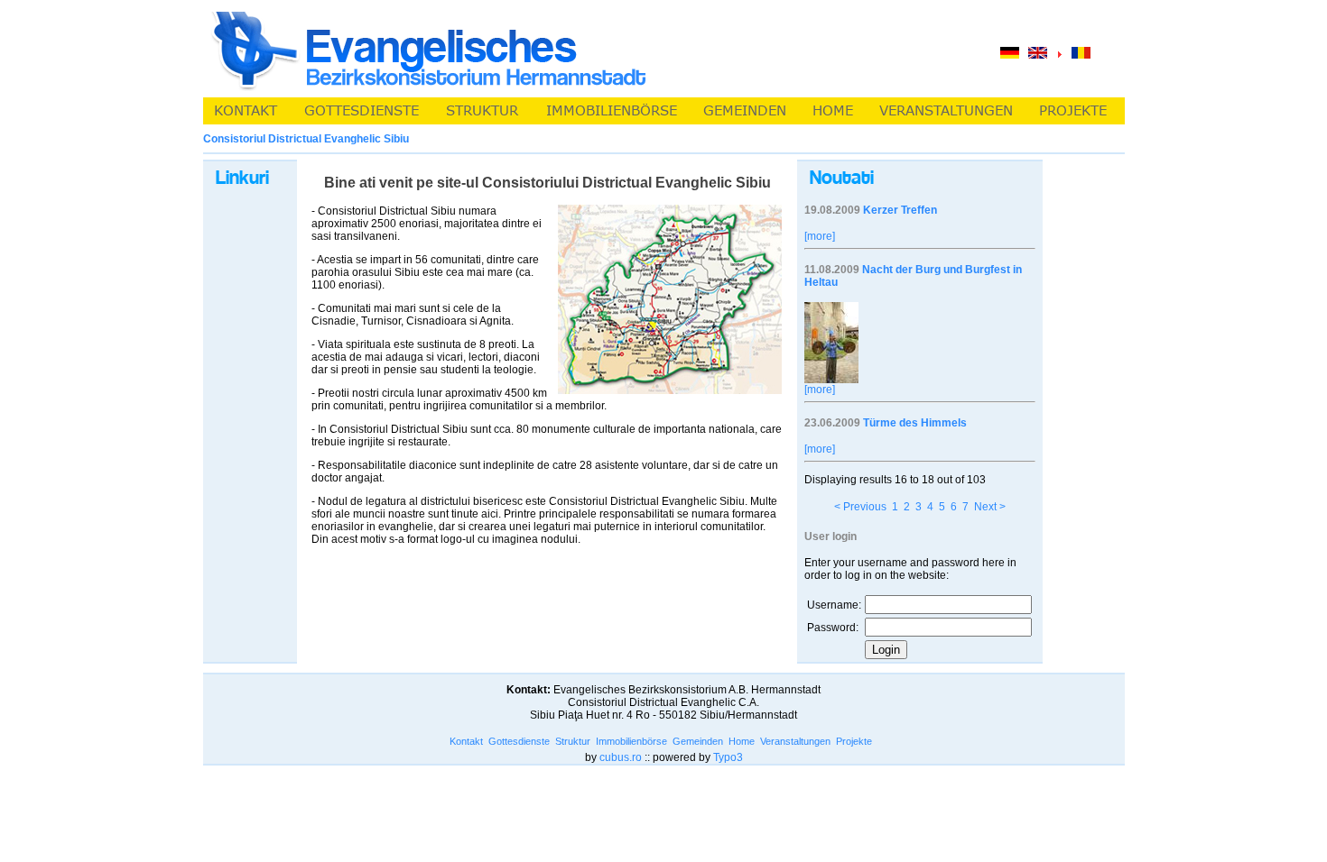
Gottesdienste (519, 741)
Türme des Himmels (915, 423)
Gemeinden (698, 741)
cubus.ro (620, 757)
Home (741, 741)
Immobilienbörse (631, 741)
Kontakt (466, 741)
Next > (990, 506)
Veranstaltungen (795, 741)
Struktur (572, 741)
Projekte (854, 741)
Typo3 (728, 757)
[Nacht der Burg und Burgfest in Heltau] (831, 379)
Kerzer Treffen (900, 210)
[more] (819, 236)
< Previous (860, 506)
